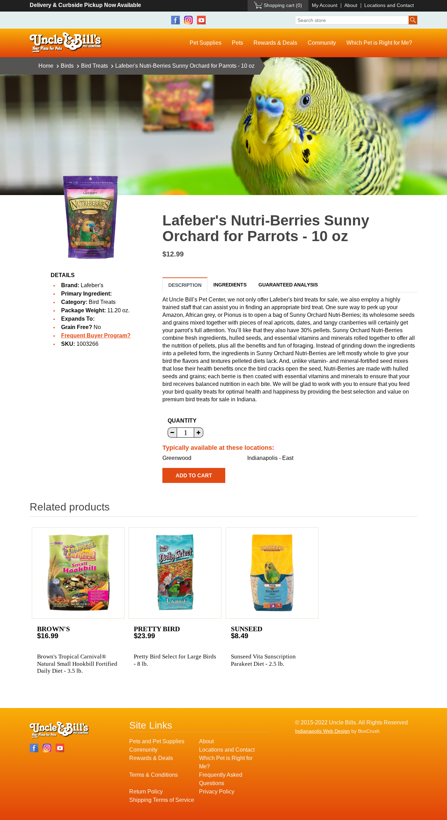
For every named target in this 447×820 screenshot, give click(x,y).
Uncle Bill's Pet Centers (66, 43)
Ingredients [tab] (230, 285)
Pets (237, 43)
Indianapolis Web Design (322, 731)
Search (413, 20)
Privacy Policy (216, 792)
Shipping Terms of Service (161, 800)
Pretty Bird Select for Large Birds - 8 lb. (175, 660)
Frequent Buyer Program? (96, 335)
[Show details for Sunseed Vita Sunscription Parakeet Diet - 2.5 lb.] (272, 573)
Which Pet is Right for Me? (379, 43)
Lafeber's (92, 285)
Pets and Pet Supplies (156, 741)
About (350, 5)
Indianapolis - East (270, 458)
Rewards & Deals (275, 43)
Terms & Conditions (153, 775)
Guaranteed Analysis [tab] (288, 285)
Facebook (175, 20)
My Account (324, 5)
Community (322, 43)
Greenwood (176, 458)
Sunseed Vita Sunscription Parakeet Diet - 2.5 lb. (263, 660)
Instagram (188, 20)
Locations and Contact (389, 5)
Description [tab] (184, 285)
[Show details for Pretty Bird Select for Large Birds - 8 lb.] (175, 573)
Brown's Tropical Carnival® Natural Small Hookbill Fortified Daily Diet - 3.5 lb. (77, 663)
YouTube (201, 20)
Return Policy (146, 792)
